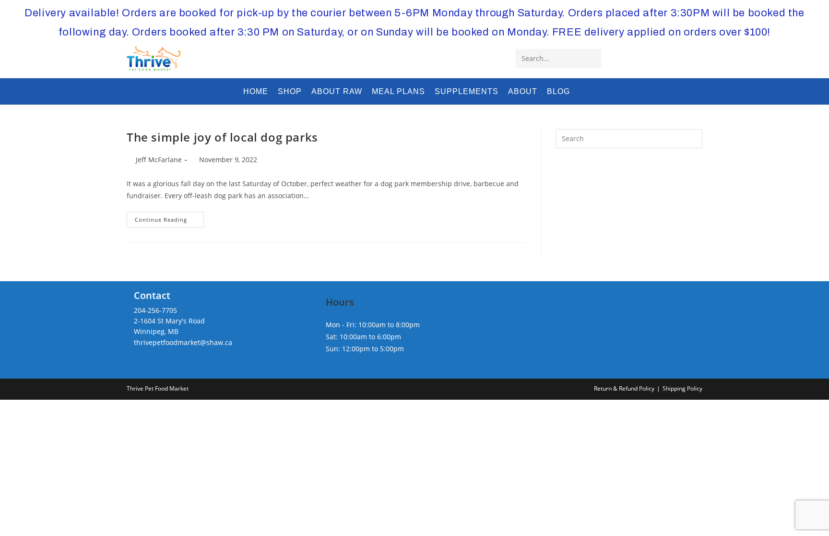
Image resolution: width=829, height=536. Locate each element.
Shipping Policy (682, 388)
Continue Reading (169, 221)
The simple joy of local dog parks (222, 137)
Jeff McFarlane (159, 159)
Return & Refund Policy (624, 388)
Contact (152, 295)
